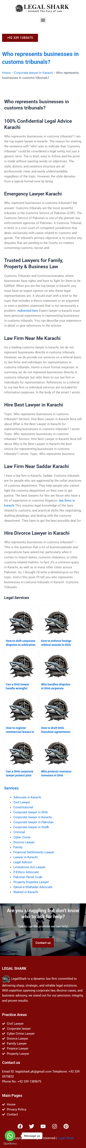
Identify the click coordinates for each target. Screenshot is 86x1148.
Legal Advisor (22, 862)
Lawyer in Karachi (25, 857)
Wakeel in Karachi (25, 892)
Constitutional (23, 807)
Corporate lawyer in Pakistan (33, 822)
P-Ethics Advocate (26, 872)
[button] (43, 20)
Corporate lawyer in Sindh (31, 827)
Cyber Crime (21, 837)
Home (6, 73)
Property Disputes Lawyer (31, 882)
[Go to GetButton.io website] (10, 1143)
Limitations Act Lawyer (29, 867)
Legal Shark (66, 1138)
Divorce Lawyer (24, 842)
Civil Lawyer (21, 802)
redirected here (27, 311)
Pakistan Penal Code (27, 877)
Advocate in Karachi (27, 797)
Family (18, 847)
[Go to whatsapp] (10, 1136)
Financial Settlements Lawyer (33, 852)
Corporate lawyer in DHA (30, 812)
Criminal (19, 832)
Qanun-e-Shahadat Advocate (32, 887)
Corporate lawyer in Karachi (33, 73)
